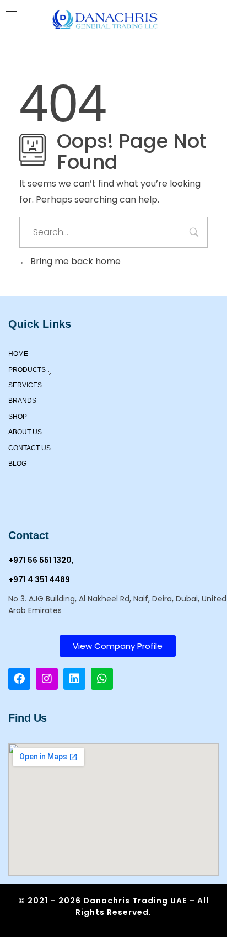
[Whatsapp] (102, 679)
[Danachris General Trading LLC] (113, 20)
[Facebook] (19, 679)
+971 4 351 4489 (39, 579)
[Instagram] (47, 679)
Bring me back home (74, 261)
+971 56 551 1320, (41, 560)
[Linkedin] (74, 679)
